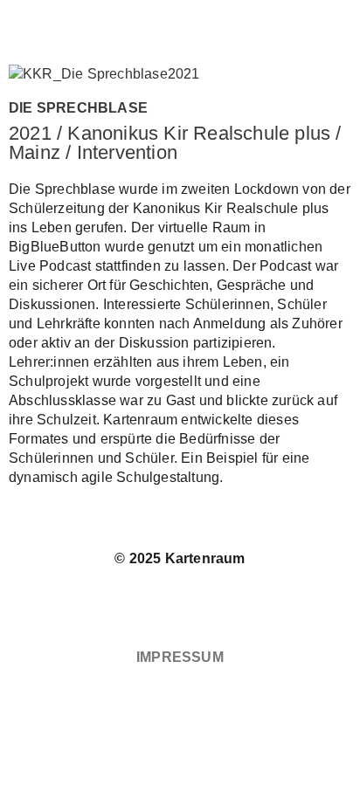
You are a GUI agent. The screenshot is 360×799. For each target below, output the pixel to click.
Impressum (180, 657)
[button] (180, 23)
